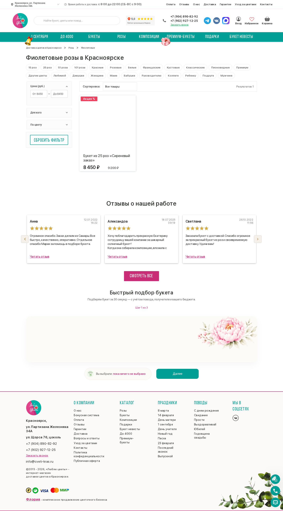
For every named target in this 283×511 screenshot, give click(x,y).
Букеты (94, 37)
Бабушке (129, 75)
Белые (132, 67)
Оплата (170, 4)
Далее (177, 374)
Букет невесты (241, 37)
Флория (33, 499)
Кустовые (173, 67)
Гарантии (225, 4)
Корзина (267, 18)
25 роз (47, 67)
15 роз (32, 67)
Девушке (78, 75)
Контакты (266, 4)
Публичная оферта (87, 461)
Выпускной (165, 456)
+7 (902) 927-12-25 (184, 21)
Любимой (60, 75)
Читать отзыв (39, 256)
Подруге (208, 75)
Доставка (210, 4)
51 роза (63, 67)
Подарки (212, 37)
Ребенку (190, 75)
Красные (97, 67)
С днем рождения (206, 410)
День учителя (167, 429)
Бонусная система (86, 415)
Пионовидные (220, 67)
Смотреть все (141, 276)
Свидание (201, 415)
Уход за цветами (245, 4)
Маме (113, 75)
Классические (195, 67)
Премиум (242, 67)
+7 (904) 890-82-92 (184, 16)
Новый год (165, 433)
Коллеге (173, 75)
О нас (196, 4)
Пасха (162, 438)
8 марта (163, 410)
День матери (167, 420)
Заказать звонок (180, 24)
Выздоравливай (205, 424)
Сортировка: (91, 86)
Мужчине (226, 75)
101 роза (79, 67)
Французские (151, 67)
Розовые (115, 67)
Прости (199, 420)
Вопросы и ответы (87, 438)
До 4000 (66, 37)
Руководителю (151, 75)
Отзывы (184, 4)
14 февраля (166, 415)
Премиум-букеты (180, 37)
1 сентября (39, 37)
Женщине (97, 75)
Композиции (149, 37)
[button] (258, 239)
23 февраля (166, 443)
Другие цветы (37, 75)
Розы (121, 37)
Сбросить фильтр (49, 140)
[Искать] (40, 21)
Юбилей (199, 429)
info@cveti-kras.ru (39, 461)
